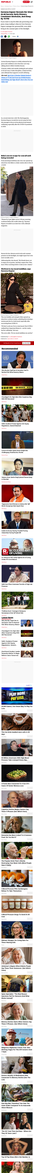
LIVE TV (27, 2)
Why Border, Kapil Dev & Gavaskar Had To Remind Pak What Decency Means (15, 371)
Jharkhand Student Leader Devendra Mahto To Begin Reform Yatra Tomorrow (11, 653)
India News (4, 401)
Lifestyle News (4, 33)
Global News (4, 374)
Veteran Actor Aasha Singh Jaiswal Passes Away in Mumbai (17, 478)
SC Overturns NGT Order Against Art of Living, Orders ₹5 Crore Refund (16, 558)
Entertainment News (6, 481)
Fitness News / (17, 6)
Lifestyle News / (9, 6)
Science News (5, 455)
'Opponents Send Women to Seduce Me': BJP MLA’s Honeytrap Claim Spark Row (16, 505)
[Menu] (32, 2)
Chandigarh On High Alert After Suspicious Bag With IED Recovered (17, 398)
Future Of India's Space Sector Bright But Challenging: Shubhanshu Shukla (15, 451)
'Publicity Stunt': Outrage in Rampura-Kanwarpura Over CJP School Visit (14, 612)
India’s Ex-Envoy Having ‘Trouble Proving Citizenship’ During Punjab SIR (15, 532)
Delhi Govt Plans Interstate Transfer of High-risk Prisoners (17, 585)
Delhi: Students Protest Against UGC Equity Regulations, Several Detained (15, 425)
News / (2, 6)
